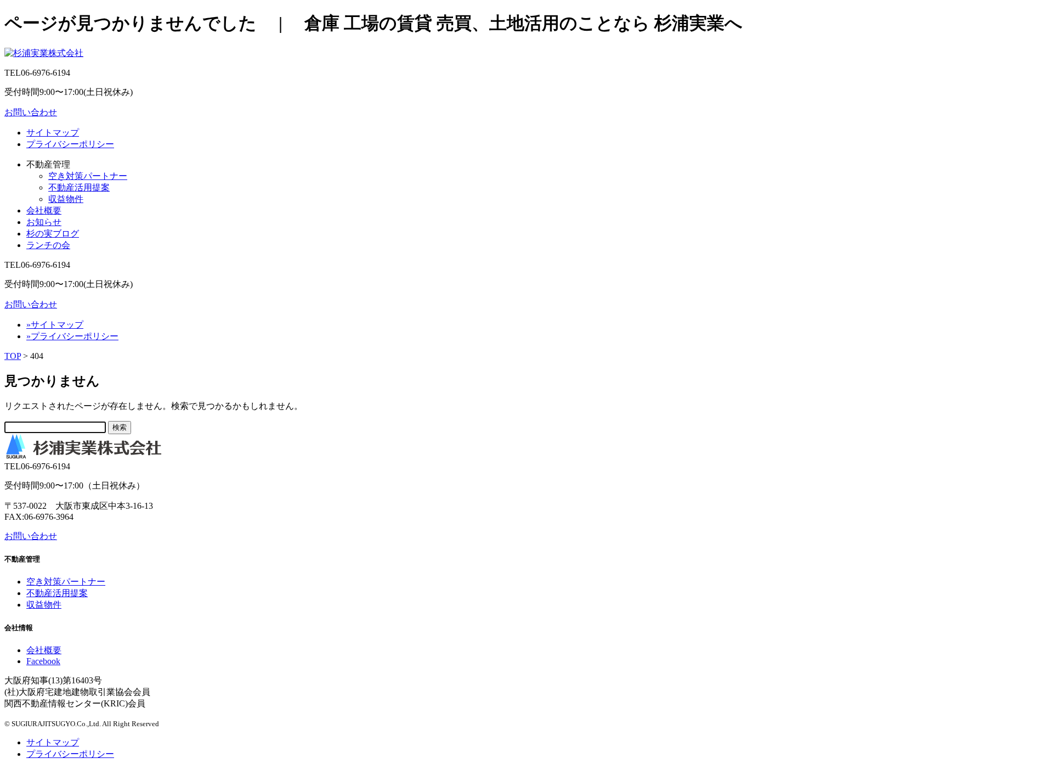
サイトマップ (52, 132)
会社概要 (43, 210)
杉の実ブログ (52, 233)
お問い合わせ (30, 112)
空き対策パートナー (87, 176)
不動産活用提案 (79, 187)
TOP (12, 356)
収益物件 (65, 199)
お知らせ (43, 222)
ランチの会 (48, 245)
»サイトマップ (54, 324)
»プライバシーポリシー (72, 336)
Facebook (43, 661)
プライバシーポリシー (70, 144)
